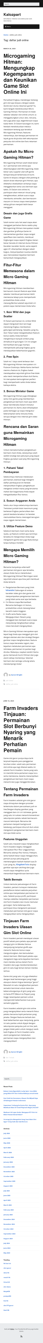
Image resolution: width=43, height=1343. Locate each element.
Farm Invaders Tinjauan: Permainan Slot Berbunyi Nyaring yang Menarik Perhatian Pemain (21, 729)
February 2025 (9, 1210)
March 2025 (8, 1205)
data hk (6, 1273)
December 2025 (9, 1167)
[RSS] (21, 1336)
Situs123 (7, 1282)
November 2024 (9, 1224)
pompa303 (7, 1296)
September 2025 (9, 1181)
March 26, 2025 (10, 49)
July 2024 (7, 1243)
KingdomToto (22, 864)
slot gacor (7, 1268)
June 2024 (7, 1248)
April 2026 (7, 1148)
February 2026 (9, 1157)
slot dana (7, 1287)
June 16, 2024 (9, 701)
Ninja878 (7, 1291)
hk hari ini (7, 1263)
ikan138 (6, 1310)
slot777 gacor (8, 1305)
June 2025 (7, 1195)
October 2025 (8, 1176)
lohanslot (10, 590)
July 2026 (7, 1133)
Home (6, 35)
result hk (7, 1277)
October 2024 (8, 1229)
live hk (6, 1301)
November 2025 (9, 1172)
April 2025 (7, 1200)
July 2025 (7, 1191)
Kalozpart (12, 14)
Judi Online (9, 680)
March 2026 (8, 1152)
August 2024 (8, 1239)
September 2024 (9, 1234)
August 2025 (8, 1186)
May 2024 (7, 1253)
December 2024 (9, 1219)
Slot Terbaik (10, 1058)
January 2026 (8, 1162)
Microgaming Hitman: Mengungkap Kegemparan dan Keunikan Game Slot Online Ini (20, 73)
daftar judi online (12, 684)
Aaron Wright (16, 675)
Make (12, 1329)
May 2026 (7, 1143)
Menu (9, 27)
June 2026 (7, 1138)
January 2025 (8, 1215)
